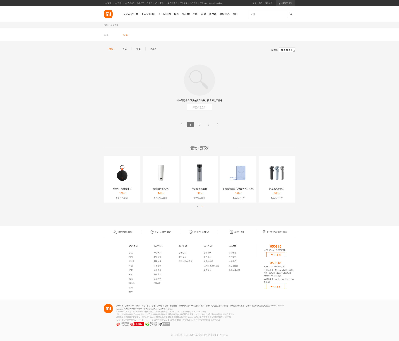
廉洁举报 (207, 270)
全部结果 (114, 25)
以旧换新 (157, 270)
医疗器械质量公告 (226, 314)
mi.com (121, 311)
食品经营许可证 (200, 317)
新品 (125, 49)
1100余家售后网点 (277, 232)
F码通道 (157, 283)
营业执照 (215, 314)
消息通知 (268, 3)
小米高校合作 (234, 270)
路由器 (132, 283)
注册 (260, 3)
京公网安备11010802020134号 (171, 311)
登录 (254, 3)
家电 (131, 278)
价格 (153, 49)
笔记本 (132, 261)
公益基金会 (233, 265)
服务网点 (182, 257)
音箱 (131, 287)
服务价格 (157, 261)
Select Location (215, 3)
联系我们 (232, 261)
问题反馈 (266, 305)
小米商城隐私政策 (236, 305)
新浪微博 (232, 252)
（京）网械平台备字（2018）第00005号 (133, 314)
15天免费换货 (201, 232)
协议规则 (193, 3)
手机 (131, 252)
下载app (203, 4)
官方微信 (232, 257)
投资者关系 (208, 261)
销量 (138, 49)
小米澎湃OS (129, 3)
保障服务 (157, 274)
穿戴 (131, 270)
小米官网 (107, 3)
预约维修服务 (125, 232)
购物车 (287, 3)
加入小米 (207, 257)
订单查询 (157, 265)
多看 (143, 305)
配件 (131, 291)
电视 (131, 257)
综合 (111, 49)
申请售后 (157, 252)
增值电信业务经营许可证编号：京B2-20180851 (136, 317)
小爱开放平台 (171, 3)
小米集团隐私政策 (196, 305)
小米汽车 (140, 3)
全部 (125, 34)
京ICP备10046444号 (149, 311)
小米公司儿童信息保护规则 (217, 305)
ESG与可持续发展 (211, 265)
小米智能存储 (162, 305)
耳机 (131, 274)
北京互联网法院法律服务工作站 (129, 308)
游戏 (148, 305)
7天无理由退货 (163, 232)
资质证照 (183, 3)
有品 (161, 3)
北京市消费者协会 (165, 308)
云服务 (149, 3)
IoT (156, 3)
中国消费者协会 (150, 308)
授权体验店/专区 (185, 261)
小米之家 (182, 252)
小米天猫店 (183, 305)
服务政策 (157, 257)
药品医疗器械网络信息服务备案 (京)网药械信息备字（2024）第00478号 (181, 314)
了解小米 (207, 252)
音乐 (154, 305)
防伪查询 (157, 278)
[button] (197, 206)
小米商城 (117, 3)
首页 (106, 25)
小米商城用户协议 (253, 305)
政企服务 (173, 305)
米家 (138, 305)
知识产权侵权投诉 (159, 320)
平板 (131, 265)
